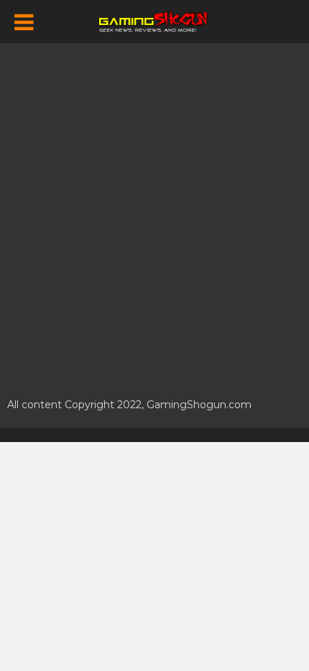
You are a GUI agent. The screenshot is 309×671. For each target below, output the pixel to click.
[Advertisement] (154, 212)
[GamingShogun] (155, 20)
